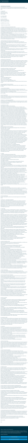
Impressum (2, 434)
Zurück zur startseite (5, 1)
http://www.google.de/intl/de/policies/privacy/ (7, 239)
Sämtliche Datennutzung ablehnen (14, 439)
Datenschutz (6, 434)
